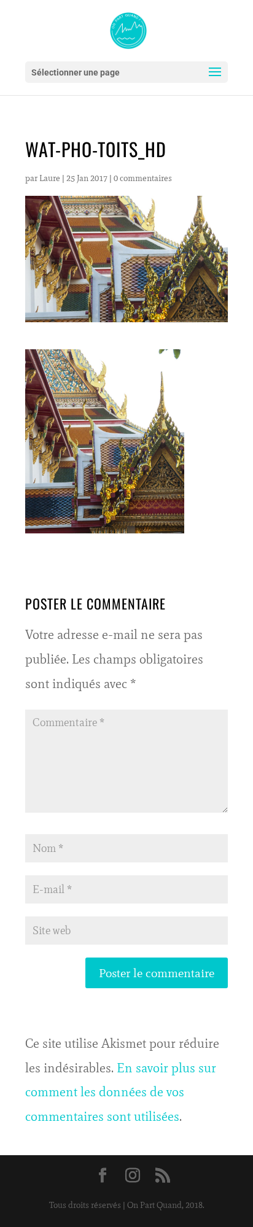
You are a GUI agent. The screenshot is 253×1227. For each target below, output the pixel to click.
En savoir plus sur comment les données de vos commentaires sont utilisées (120, 1092)
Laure (49, 178)
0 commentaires (143, 178)
